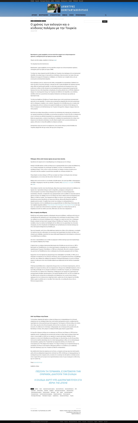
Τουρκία (71, 395)
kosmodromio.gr (38, 362)
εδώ (34, 184)
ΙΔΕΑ (58, 392)
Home (32, 19)
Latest (36, 19)
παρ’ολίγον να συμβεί (68, 182)
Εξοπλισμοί (53, 392)
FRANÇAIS (101, 421)
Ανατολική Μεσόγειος (69, 388)
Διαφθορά (51, 390)
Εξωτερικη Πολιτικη (37, 20)
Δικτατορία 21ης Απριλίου (60, 390)
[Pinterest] (38, 34)
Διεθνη (79, 421)
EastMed (36, 388)
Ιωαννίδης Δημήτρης (68, 392)
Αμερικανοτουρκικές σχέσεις (49, 388)
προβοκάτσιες (55, 395)
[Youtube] (106, 1)
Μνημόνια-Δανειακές (58, 394)
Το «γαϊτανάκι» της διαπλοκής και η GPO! (41, 410)
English (95, 421)
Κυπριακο (43, 20)
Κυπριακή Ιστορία (34, 394)
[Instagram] (100, 1)
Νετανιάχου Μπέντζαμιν (36, 395)
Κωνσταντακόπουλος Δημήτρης (46, 394)
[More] (45, 34)
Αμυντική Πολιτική (59, 388)
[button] (105, 15)
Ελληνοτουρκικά (46, 392)
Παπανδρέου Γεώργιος (46, 395)
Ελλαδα (61, 421)
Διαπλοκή (46, 390)
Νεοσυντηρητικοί (66, 394)
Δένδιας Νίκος (40, 390)
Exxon (41, 388)
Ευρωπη (66, 421)
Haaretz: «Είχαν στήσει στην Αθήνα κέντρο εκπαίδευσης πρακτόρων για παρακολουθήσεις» (70, 412)
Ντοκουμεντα (90, 421)
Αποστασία (33, 390)
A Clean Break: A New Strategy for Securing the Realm (61, 205)
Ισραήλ (61, 392)
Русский (105, 421)
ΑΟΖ (76, 388)
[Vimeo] (104, 1)
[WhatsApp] (42, 34)
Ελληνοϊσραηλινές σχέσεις (36, 392)
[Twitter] (102, 1)
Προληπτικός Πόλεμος (64, 395)
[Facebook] (98, 1)
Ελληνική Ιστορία (70, 390)
